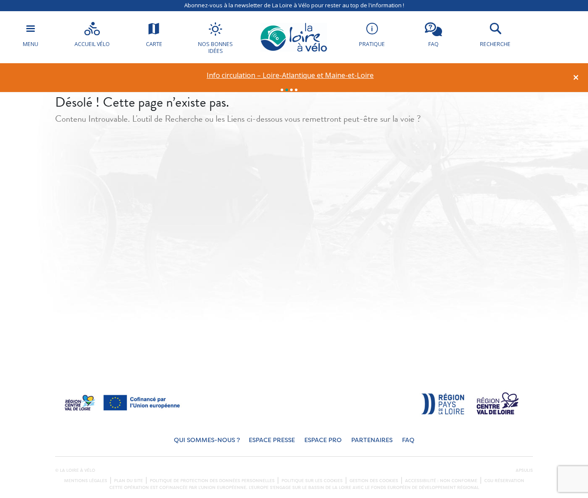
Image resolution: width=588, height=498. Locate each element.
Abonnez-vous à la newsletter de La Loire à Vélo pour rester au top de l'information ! (294, 5)
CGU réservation (504, 480)
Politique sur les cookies (312, 480)
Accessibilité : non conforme (441, 480)
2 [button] (286, 90)
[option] (290, 75)
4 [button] (296, 90)
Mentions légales (85, 480)
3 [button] (291, 90)
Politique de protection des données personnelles (212, 480)
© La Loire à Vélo (75, 470)
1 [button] (282, 90)
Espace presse (272, 440)
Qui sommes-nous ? (207, 440)
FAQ (408, 440)
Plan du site (128, 480)
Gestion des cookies (374, 480)
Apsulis (524, 470)
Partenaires (372, 440)
